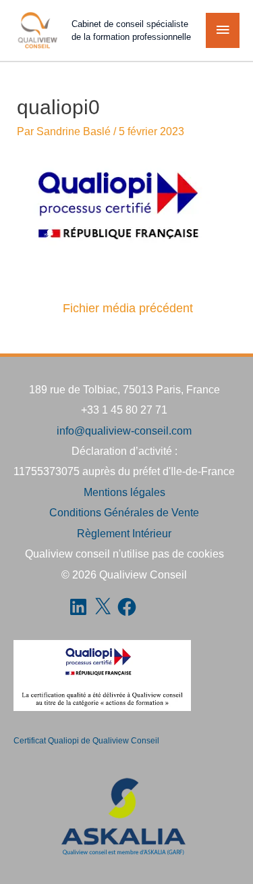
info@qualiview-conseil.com (124, 430)
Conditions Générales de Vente (124, 512)
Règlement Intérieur (124, 533)
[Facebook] (127, 607)
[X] (102, 607)
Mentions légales (124, 492)
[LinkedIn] (78, 607)
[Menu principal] (223, 30)
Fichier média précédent (128, 308)
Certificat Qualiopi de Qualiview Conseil (86, 740)
